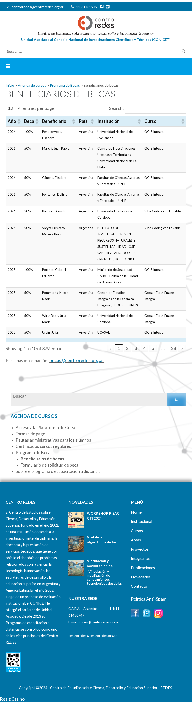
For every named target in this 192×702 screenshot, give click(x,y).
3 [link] (136, 348)
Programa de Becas (34, 452)
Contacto (139, 586)
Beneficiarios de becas (42, 458)
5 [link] (153, 348)
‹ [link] (110, 348)
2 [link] (127, 348)
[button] (18, 121)
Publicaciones (143, 567)
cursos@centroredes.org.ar (99, 622)
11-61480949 (87, 7)
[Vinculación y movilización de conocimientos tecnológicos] (76, 568)
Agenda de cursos (34, 416)
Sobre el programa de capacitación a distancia (58, 471)
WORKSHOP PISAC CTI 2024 (103, 515)
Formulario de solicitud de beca (49, 465)
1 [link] (119, 348)
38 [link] (173, 348)
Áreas (136, 539)
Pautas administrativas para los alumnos (53, 440)
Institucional (141, 521)
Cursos (137, 530)
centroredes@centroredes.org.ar (38, 7)
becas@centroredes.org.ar (77, 360)
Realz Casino (12, 699)
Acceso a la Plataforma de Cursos (47, 427)
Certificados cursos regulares (43, 446)
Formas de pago (31, 433)
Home (136, 512)
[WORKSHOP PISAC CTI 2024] (76, 520)
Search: (116, 108)
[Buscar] (176, 399)
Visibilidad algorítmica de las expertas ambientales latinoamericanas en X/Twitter (105, 540)
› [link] (182, 348)
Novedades (141, 576)
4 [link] (144, 348)
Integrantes (141, 558)
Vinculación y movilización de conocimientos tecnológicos (100, 563)
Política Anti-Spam (148, 599)
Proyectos (140, 549)
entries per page (38, 108)
